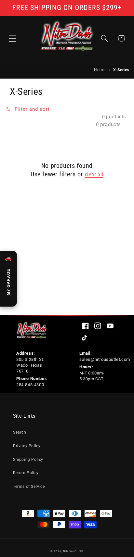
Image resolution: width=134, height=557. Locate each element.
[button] (12, 38)
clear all (94, 174)
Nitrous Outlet (73, 551)
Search (19, 432)
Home (99, 69)
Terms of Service (29, 486)
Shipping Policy (28, 459)
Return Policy (26, 473)
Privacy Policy (26, 446)
